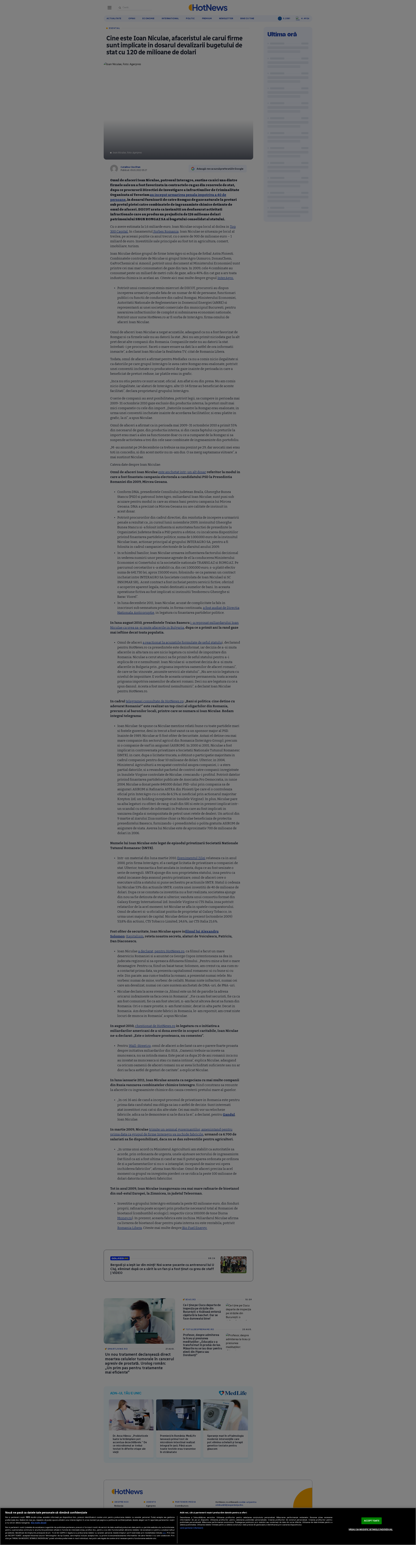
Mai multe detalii (38, 1522)
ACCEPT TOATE (371, 1520)
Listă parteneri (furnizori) (191, 1528)
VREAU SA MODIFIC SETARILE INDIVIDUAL (371, 1529)
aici (164, 1532)
